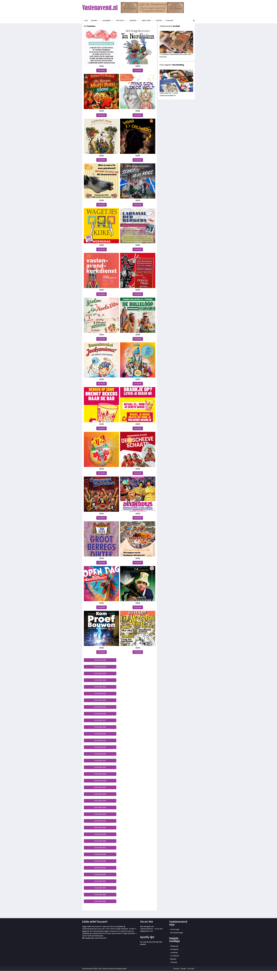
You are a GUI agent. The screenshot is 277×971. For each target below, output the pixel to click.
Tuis (86, 20)
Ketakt (159, 20)
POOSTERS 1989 (100, 895)
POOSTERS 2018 (100, 714)
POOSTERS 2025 (100, 667)
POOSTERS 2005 (100, 801)
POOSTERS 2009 (100, 774)
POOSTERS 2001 (100, 821)
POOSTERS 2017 (100, 720)
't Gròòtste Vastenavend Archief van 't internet (176, 55)
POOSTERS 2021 (100, 694)
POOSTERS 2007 (100, 787)
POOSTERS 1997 (100, 848)
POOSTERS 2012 (100, 754)
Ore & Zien (146, 20)
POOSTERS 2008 (100, 781)
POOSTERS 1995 (100, 861)
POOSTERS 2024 (100, 673)
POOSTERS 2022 (100, 687)
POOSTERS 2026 (100, 660)
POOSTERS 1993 (100, 874)
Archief (133, 20)
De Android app (176, 932)
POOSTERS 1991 (100, 888)
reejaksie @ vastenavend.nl (95, 938)
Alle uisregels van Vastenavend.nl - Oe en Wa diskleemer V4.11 (151, 928)
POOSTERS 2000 (100, 828)
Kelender (107, 20)
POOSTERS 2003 (100, 807)
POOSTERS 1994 (100, 868)
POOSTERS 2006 (100, 794)
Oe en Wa (169, 20)
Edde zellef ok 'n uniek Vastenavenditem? (169, 94)
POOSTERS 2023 (100, 680)
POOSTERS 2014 (100, 740)
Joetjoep (174, 952)
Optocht (120, 20)
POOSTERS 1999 (100, 834)
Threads (173, 962)
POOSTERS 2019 (100, 707)
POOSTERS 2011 (100, 761)
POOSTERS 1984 (100, 901)
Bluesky (173, 959)
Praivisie (176, 968)
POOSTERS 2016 (100, 727)
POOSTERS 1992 (100, 881)
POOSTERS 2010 (100, 767)
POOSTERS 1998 (100, 841)
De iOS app (174, 929)
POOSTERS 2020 (100, 700)
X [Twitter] (174, 956)
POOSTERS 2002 (100, 814)
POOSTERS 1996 (100, 854)
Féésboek (174, 946)
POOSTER (101, 70)
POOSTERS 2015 (100, 734)
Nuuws (94, 20)
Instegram (174, 949)
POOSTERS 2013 (100, 747)
